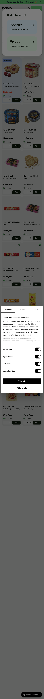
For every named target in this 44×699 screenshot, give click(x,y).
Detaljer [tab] (22, 309)
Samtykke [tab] (8, 309)
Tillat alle (22, 381)
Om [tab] (36, 309)
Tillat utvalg (22, 388)
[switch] (38, 356)
